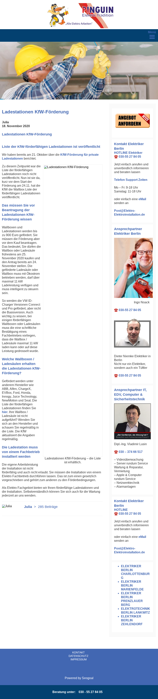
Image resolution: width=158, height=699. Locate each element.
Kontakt (78, 652)
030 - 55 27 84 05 (91, 692)
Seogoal (87, 678)
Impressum (79, 659)
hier (5, 412)
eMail (142, 199)
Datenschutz (78, 655)
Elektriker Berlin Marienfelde (132, 585)
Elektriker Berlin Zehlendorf (132, 620)
